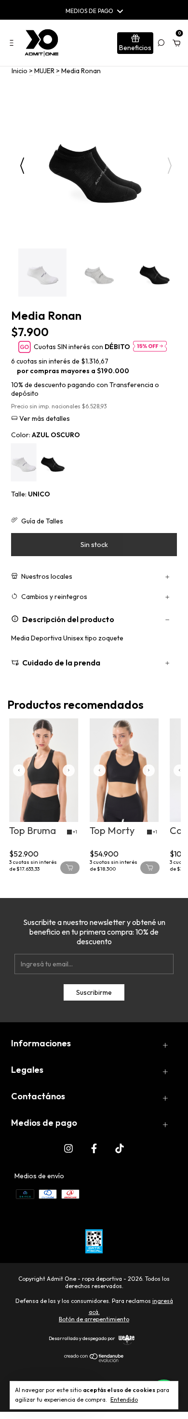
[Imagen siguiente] (69, 770)
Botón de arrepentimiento (94, 1319)
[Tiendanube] (94, 1359)
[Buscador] (161, 43)
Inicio (19, 70)
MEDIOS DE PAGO (89, 10)
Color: (45, 434)
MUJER (44, 70)
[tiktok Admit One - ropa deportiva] (119, 1148)
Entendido (124, 1399)
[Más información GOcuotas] (150, 347)
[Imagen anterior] (19, 770)
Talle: (30, 494)
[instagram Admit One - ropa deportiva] (68, 1148)
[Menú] (13, 43)
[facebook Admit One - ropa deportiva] (94, 1148)
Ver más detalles (44, 418)
